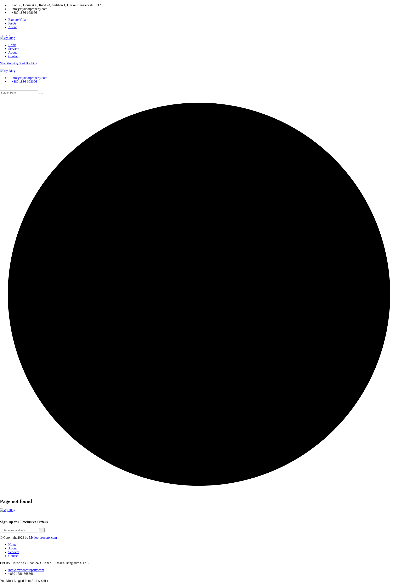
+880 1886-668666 (24, 81)
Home (12, 45)
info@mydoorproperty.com (29, 78)
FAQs (12, 23)
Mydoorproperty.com (43, 537)
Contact (13, 56)
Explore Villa (17, 19)
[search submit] (40, 93)
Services (13, 48)
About (12, 27)
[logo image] (7, 70)
